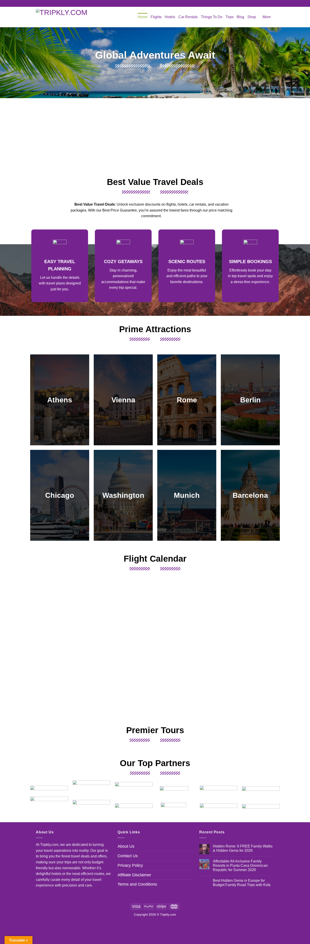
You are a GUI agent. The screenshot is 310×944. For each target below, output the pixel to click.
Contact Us (128, 856)
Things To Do (211, 17)
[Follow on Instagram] (155, 3)
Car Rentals (188, 17)
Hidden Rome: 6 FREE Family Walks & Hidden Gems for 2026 (243, 848)
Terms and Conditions (137, 884)
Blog (240, 17)
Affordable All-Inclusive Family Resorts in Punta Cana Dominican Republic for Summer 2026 (240, 865)
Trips (230, 17)
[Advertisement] (155, 137)
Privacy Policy (130, 865)
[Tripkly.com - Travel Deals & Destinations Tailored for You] (64, 17)
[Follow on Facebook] (150, 3)
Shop (251, 17)
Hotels (170, 17)
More (267, 17)
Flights (156, 17)
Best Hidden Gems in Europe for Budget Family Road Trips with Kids (242, 883)
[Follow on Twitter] (159, 3)
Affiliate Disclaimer (134, 875)
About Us (126, 846)
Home (143, 17)
